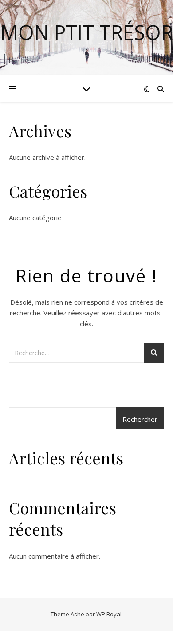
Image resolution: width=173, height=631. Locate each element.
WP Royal (109, 614)
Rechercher (139, 419)
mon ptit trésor (86, 32)
